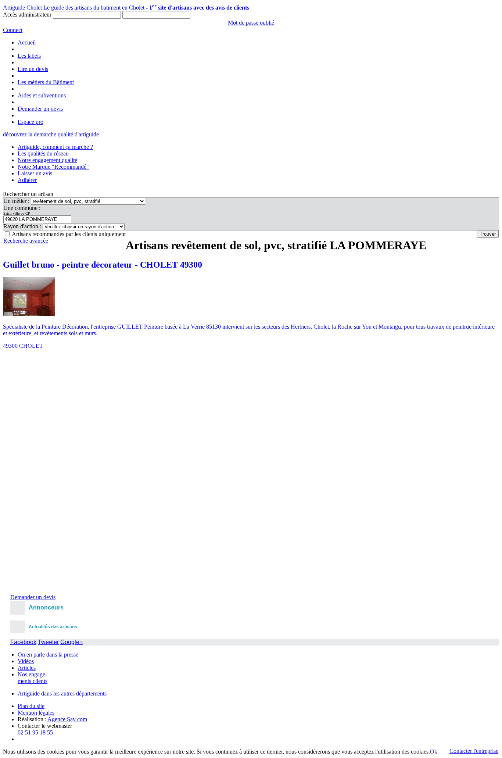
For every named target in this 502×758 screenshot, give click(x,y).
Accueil (27, 42)
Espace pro (30, 122)
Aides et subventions (42, 95)
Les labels (29, 56)
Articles (27, 668)
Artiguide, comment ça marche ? (55, 147)
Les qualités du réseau (43, 153)
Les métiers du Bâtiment (46, 82)
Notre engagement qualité (47, 160)
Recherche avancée (25, 240)
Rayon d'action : (23, 226)
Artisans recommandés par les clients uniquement (69, 234)
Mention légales (36, 712)
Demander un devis (40, 109)
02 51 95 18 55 (35, 732)
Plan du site (31, 706)
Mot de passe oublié (251, 22)
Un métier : (17, 201)
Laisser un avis (35, 173)
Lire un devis (33, 69)
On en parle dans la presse (48, 654)
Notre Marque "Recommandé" (53, 167)
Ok (433, 751)
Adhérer (27, 180)
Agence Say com (67, 719)
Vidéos (26, 661)
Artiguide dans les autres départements (62, 693)
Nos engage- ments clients (32, 677)
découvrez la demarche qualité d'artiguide (51, 134)
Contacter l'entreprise (473, 751)
